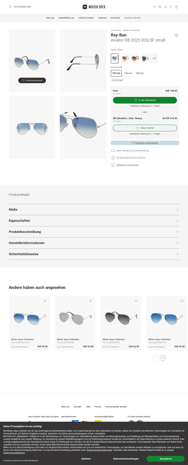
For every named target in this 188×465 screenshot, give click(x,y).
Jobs (88, 407)
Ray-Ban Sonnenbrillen (131, 30)
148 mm (140, 73)
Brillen (50, 18)
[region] (94, 326)
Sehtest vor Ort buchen (127, 164)
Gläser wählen (147, 128)
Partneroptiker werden (116, 407)
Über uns (65, 407)
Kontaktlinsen (86, 18)
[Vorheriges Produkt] (155, 358)
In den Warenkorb (147, 100)
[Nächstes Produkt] (162, 358)
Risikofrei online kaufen (146, 142)
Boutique (115, 18)
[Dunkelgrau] (134, 58)
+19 (154, 58)
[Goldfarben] (124, 58)
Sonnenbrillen (66, 18)
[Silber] (114, 58)
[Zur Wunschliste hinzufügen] (176, 35)
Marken (102, 18)
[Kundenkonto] (165, 7)
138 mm (128, 73)
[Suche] (154, 6)
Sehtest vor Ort (133, 18)
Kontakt (77, 407)
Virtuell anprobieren (34, 80)
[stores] (160, 7)
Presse (98, 407)
